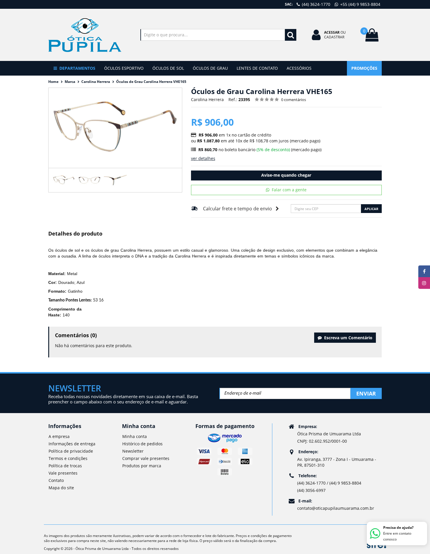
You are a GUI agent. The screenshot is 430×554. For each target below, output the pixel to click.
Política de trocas (65, 465)
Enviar (366, 393)
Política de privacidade (71, 451)
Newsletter (133, 451)
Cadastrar (334, 37)
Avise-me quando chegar (286, 175)
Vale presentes (63, 473)
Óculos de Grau (210, 68)
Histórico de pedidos (142, 443)
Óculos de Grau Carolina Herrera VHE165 (151, 81)
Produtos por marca (141, 465)
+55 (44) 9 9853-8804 (359, 4)
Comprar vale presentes (145, 458)
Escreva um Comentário (347, 337)
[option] (64, 180)
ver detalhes (203, 158)
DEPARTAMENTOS (77, 68)
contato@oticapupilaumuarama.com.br (335, 508)
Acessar (332, 32)
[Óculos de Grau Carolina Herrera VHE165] (64, 180)
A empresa (59, 436)
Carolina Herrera (95, 81)
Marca (70, 81)
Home (53, 81)
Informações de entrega (72, 443)
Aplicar (371, 209)
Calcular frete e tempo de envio (237, 208)
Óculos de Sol (168, 68)
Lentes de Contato (257, 68)
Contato (56, 480)
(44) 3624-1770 (315, 4)
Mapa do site (61, 487)
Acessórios (299, 68)
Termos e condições (68, 458)
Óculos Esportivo (124, 68)
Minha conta (134, 436)
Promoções (364, 68)
